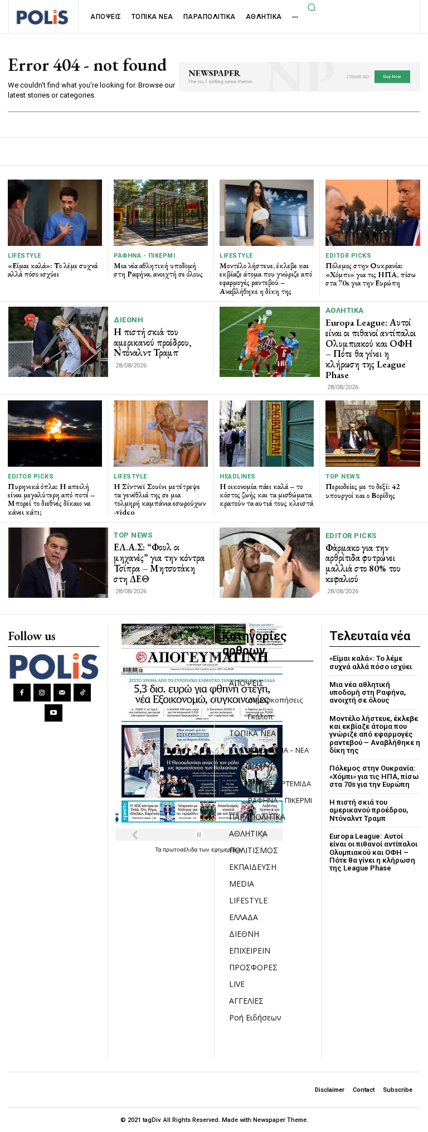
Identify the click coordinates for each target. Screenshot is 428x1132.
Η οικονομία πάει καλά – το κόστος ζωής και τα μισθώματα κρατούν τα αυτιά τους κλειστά (266, 495)
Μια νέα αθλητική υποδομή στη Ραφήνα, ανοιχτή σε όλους (158, 269)
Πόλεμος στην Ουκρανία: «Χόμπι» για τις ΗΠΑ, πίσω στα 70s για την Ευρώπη (370, 274)
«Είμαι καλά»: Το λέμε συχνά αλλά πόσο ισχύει (53, 269)
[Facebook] (22, 692)
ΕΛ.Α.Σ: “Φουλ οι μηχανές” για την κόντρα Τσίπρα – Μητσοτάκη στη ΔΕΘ (159, 562)
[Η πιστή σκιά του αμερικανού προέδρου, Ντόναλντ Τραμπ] (58, 341)
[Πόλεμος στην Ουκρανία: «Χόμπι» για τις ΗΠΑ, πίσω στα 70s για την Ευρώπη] (372, 213)
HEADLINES (238, 476)
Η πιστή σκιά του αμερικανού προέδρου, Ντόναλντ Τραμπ (152, 342)
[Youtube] (53, 713)
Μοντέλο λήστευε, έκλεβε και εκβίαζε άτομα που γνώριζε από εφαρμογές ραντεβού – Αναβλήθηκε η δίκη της (266, 278)
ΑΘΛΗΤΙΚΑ (344, 310)
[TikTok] (82, 692)
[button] (311, 7)
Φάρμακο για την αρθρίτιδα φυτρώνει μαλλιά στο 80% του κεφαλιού (363, 563)
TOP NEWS (342, 476)
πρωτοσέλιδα (181, 849)
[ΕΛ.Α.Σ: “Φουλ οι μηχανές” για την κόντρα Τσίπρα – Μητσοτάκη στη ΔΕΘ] (58, 562)
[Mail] (62, 692)
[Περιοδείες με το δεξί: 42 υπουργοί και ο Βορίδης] (372, 433)
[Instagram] (42, 692)
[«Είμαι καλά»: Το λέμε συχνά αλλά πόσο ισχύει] (55, 212)
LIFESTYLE (24, 256)
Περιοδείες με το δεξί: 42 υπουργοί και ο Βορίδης (362, 490)
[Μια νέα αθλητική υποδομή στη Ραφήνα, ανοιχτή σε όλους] (161, 212)
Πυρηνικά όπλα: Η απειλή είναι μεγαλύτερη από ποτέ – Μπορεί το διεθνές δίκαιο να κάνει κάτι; (51, 499)
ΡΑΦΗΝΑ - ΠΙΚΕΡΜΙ (144, 256)
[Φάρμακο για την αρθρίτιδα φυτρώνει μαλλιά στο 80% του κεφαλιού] (270, 563)
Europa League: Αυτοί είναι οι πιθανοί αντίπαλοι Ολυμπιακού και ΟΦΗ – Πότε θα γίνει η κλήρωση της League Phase (370, 348)
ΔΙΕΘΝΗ (128, 319)
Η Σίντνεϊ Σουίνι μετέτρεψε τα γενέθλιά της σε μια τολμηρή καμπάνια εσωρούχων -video (160, 499)
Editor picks (348, 256)
